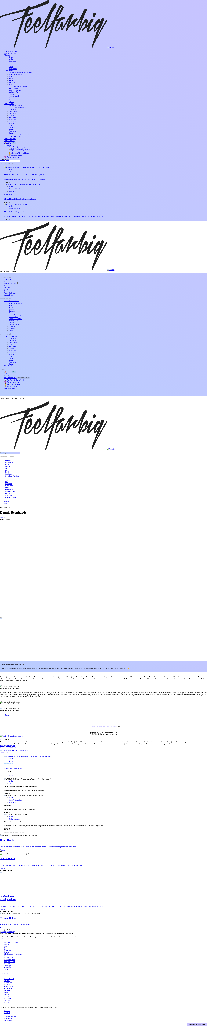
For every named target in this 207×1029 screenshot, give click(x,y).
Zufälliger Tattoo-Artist (16, 151)
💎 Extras (7, 145)
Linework (8, 495)
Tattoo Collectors (10, 139)
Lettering (12, 123)
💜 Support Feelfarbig (11, 157)
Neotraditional (13, 111)
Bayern (11, 76)
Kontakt (7, 1013)
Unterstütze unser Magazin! (12, 398)
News (11, 57)
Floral (11, 125)
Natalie (2, 740)
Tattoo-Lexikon (9, 141)
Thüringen (12, 98)
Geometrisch (13, 119)
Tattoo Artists (8, 71)
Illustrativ (12, 127)
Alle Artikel (8, 279)
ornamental (9, 489)
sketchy (7, 478)
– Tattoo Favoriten (18, 137)
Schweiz (11, 102)
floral (7, 468)
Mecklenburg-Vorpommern (18, 86)
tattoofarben (9, 486)
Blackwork (12, 117)
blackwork (8, 460)
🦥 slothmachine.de (15, 155)
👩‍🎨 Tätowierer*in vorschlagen (19, 153)
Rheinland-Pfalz (14, 92)
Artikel (11, 59)
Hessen (11, 84)
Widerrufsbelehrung (10, 1017)
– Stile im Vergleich (20, 135)
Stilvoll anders (9, 366)
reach (7, 488)
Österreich (12, 100)
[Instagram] (0, 396)
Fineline (11, 115)
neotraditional (9, 462)
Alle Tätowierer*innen (11, 301)
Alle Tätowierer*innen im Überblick (21, 73)
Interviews (12, 63)
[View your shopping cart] (1, 400)
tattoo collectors (10, 497)
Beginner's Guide (14, 208)
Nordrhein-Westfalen (15, 90)
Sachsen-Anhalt (14, 96)
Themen (7, 55)
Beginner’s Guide (10, 53)
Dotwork (12, 348)
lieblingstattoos (10, 491)
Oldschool (8, 493)
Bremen (11, 80)
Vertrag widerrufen (196, 1024)
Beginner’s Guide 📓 (11, 283)
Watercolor (12, 131)
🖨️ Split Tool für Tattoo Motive (19, 149)
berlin (7, 464)
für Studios (21, 147)
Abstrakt (11, 129)
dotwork (8, 470)
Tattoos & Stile (9, 104)
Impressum (8, 1020)
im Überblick (17, 108)
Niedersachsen (13, 88)
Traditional (12, 109)
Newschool (12, 113)
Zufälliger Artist (9, 388)
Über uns (7, 1011)
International (13, 69)
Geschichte (12, 61)
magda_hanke (10, 480)
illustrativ (8, 466)
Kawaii (11, 133)
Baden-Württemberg (15, 74)
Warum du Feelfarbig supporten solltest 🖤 (106, 726)
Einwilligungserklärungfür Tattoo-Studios (16, 377)
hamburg (8, 472)
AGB (6, 1015)
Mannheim (12, 191)
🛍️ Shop (9, 143)
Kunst (11, 67)
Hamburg (12, 82)
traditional (8, 474)
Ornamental (12, 121)
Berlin (11, 78)
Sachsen (11, 94)
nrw (6, 482)
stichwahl (8, 484)
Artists (11, 186)
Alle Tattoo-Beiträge (11, 336)
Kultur (11, 65)
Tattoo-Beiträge (15, 106)
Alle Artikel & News (11, 51)
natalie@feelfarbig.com (7, 746)
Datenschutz (8, 1018)
